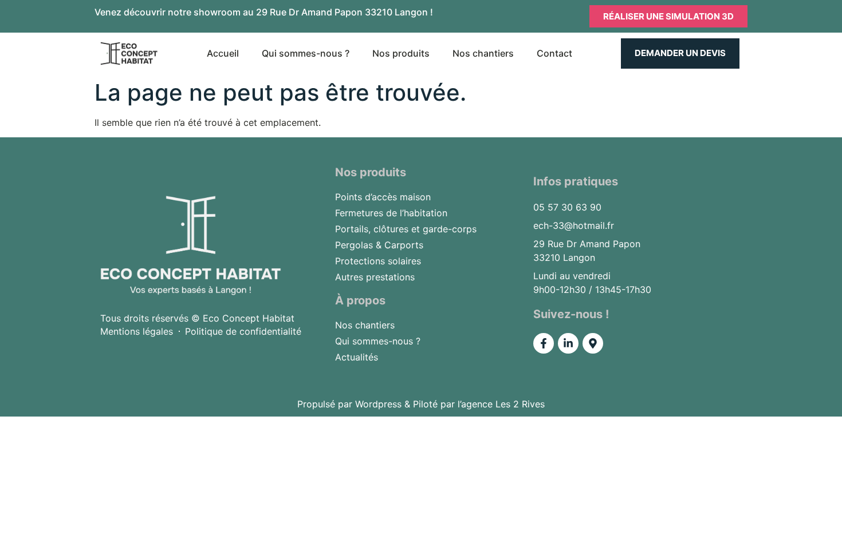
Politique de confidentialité (243, 331)
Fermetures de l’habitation (391, 213)
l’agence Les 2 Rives (501, 404)
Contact (554, 53)
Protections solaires (378, 261)
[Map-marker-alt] (593, 343)
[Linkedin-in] (568, 343)
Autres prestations (375, 277)
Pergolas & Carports (379, 245)
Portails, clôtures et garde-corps (406, 229)
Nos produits (401, 53)
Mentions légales (136, 331)
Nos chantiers (483, 53)
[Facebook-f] (543, 343)
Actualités (356, 357)
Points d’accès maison (383, 197)
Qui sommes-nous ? (305, 53)
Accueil (223, 53)
